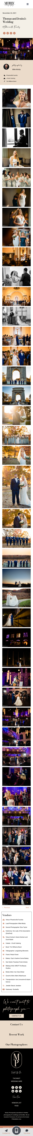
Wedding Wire (16, 1081)
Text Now (26, 1133)
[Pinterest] (11, 33)
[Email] (14, 33)
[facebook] (12, 1087)
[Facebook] (4, 33)
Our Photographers (16, 1044)
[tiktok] (20, 1087)
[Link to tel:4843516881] (16, 1130)
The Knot (16, 1078)
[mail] (16, 1091)
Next (27, 907)
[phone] (20, 1091)
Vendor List (16, 1103)
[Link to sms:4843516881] (27, 1130)
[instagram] (16, 1087)
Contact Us (6, 1133)
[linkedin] (12, 1091)
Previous (7, 907)
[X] (7, 33)
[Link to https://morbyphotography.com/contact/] (6, 1130)
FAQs (16, 1106)
